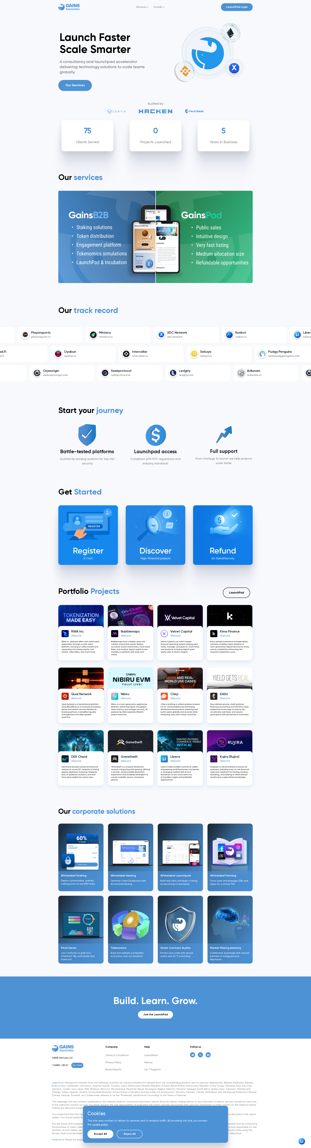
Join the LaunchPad (155, 1014)
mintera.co (53, 337)
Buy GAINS (77, 1065)
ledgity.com (137, 375)
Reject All (130, 1134)
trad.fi (269, 356)
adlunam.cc (205, 375)
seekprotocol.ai (71, 375)
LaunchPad (236, 592)
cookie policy (100, 1124)
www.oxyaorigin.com (278, 375)
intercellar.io (69, 356)
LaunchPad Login (237, 7)
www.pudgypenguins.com (213, 356)
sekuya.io (135, 356)
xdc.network (122, 337)
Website (76, 636)
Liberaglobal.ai (260, 337)
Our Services (75, 85)
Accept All (100, 1134)
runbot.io (188, 337)
